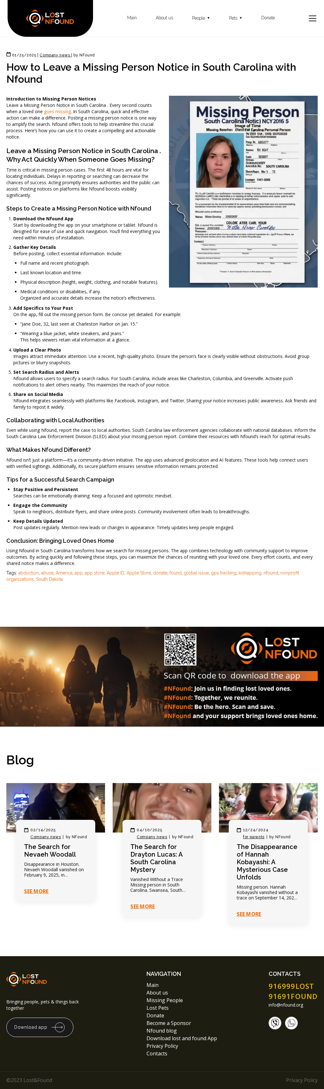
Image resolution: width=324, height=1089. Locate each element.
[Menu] (312, 18)
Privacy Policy (162, 1045)
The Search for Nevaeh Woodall (50, 850)
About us (164, 18)
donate (160, 572)
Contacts (156, 1053)
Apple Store (139, 572)
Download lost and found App (181, 1038)
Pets (235, 18)
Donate (268, 18)
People (201, 18)
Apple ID (115, 572)
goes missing (57, 111)
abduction (28, 572)
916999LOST (291, 985)
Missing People (164, 1000)
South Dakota (49, 579)
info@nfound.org (286, 1005)
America (64, 572)
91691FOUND (293, 996)
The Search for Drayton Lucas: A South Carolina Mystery (156, 858)
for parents (254, 837)
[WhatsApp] (291, 1023)
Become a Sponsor (168, 1023)
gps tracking (223, 572)
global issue (196, 572)
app (79, 572)
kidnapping (250, 572)
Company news (45, 837)
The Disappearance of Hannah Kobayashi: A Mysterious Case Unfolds (267, 862)
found (176, 572)
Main (132, 18)
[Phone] (275, 1023)
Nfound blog (161, 1030)
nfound (271, 572)
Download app (30, 1027)
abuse (47, 572)
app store (94, 572)
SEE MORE (36, 891)
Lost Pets (157, 1007)
